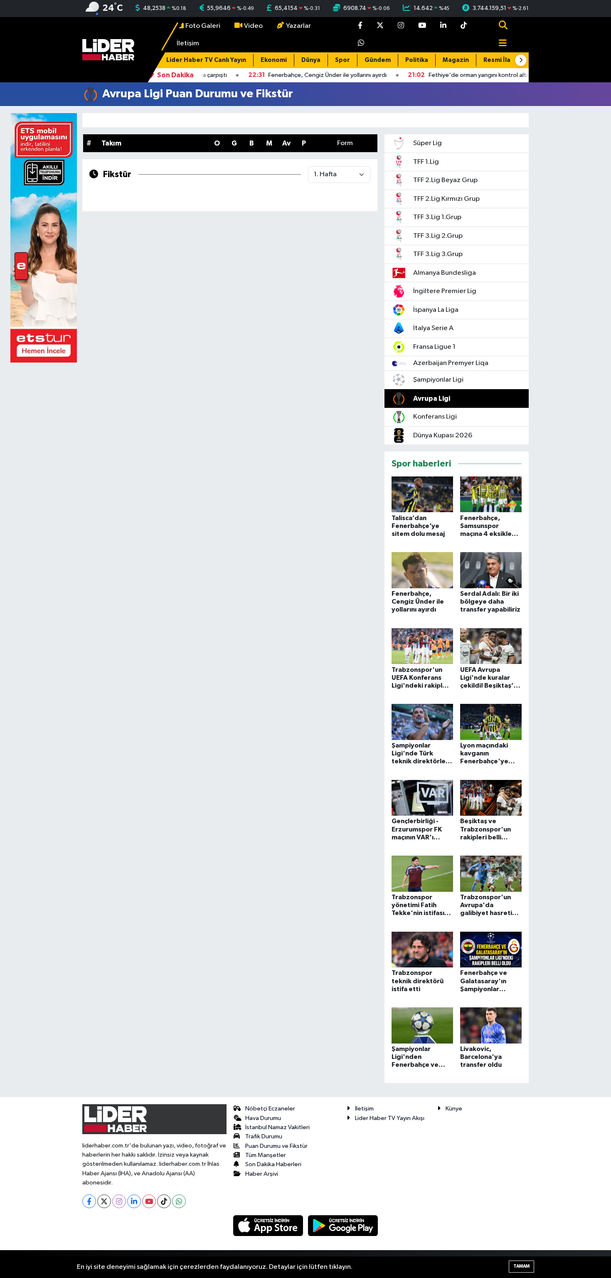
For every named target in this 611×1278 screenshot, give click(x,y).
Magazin (456, 60)
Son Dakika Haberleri (273, 1164)
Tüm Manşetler (265, 1155)
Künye (454, 1108)
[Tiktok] (164, 1201)
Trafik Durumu (263, 1136)
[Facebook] (89, 1201)
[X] (104, 1201)
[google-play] (343, 1225)
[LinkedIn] (134, 1201)
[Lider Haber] (108, 49)
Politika (416, 60)
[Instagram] (119, 1201)
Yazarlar (298, 26)
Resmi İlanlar (502, 60)
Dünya (310, 60)
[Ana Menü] (499, 44)
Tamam (521, 1266)
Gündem (378, 60)
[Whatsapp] (179, 1201)
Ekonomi (274, 60)
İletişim (188, 43)
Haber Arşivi (261, 1174)
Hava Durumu (263, 1118)
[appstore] (269, 1225)
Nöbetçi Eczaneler (270, 1108)
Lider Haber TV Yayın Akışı (389, 1118)
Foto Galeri (202, 26)
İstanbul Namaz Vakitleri (277, 1127)
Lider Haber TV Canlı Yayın (206, 60)
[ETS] (43, 237)
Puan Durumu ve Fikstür (276, 1146)
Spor (342, 60)
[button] (521, 60)
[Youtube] (149, 1201)
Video (253, 26)
